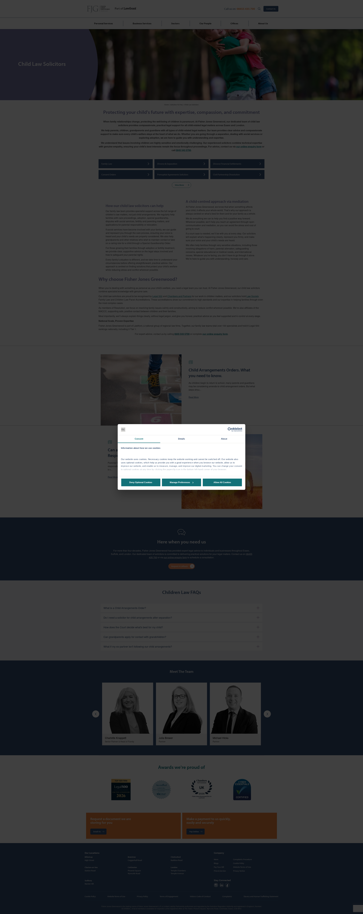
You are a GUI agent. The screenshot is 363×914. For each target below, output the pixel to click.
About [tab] (224, 439)
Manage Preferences (180, 482)
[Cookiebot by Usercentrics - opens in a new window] (229, 429)
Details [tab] (181, 439)
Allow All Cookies (222, 482)
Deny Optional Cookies (140, 482)
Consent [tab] (139, 439)
